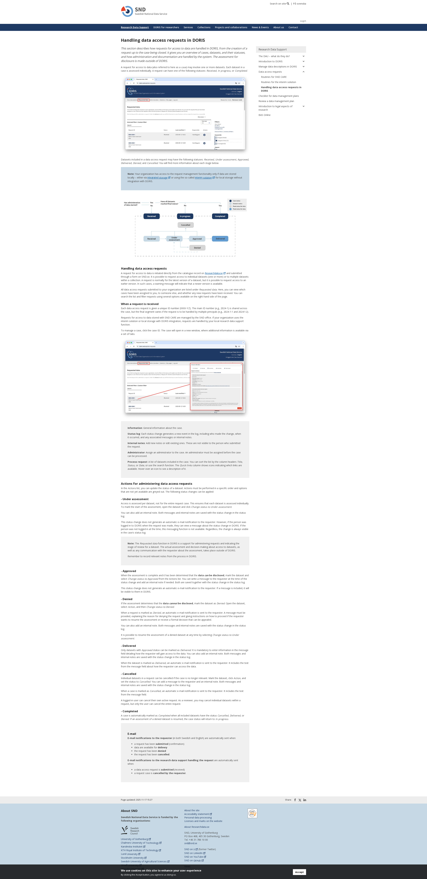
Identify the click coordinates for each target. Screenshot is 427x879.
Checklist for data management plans (279, 95)
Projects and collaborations (231, 27)
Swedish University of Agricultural (144, 861)
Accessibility (196, 814)
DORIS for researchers (166, 27)
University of (134, 839)
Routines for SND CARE (274, 76)
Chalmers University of (140, 842)
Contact (293, 27)
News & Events (260, 27)
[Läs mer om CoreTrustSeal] (252, 813)
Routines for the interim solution (278, 82)
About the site (191, 810)
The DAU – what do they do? (274, 56)
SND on (189, 849)
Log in (303, 21)
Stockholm (132, 857)
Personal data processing (198, 817)
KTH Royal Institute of (139, 850)
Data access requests (270, 71)
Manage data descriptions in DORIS (278, 66)
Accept (299, 872)
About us (278, 27)
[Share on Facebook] (295, 800)
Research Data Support (135, 27)
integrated (157, 177)
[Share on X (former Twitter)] (300, 800)
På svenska (299, 3)
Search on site (278, 3)
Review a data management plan (276, 101)
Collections (203, 27)
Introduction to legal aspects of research (275, 108)
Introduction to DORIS (271, 61)
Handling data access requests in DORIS (281, 89)
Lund (129, 854)
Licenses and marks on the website (203, 821)
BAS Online (265, 115)
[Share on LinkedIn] (304, 800)
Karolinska (131, 846)
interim (203, 177)
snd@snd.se (190, 843)
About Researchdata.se (196, 826)
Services (188, 27)
